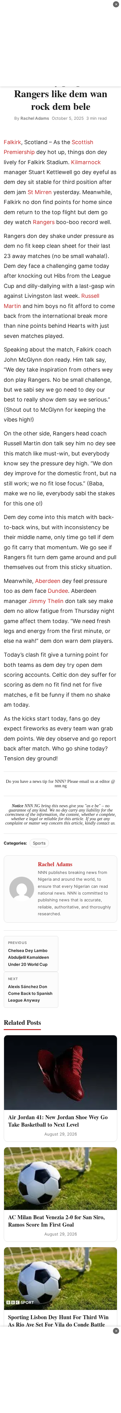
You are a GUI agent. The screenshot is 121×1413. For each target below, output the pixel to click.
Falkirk (12, 142)
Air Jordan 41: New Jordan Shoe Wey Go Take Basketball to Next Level (58, 1120)
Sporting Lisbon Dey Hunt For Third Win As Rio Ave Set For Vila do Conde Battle (58, 1320)
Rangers (44, 222)
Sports (39, 843)
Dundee (58, 591)
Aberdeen (47, 581)
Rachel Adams (34, 118)
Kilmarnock (86, 162)
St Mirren (40, 192)
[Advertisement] (60, 43)
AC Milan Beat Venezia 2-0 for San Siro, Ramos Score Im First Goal (56, 1220)
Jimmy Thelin (46, 601)
